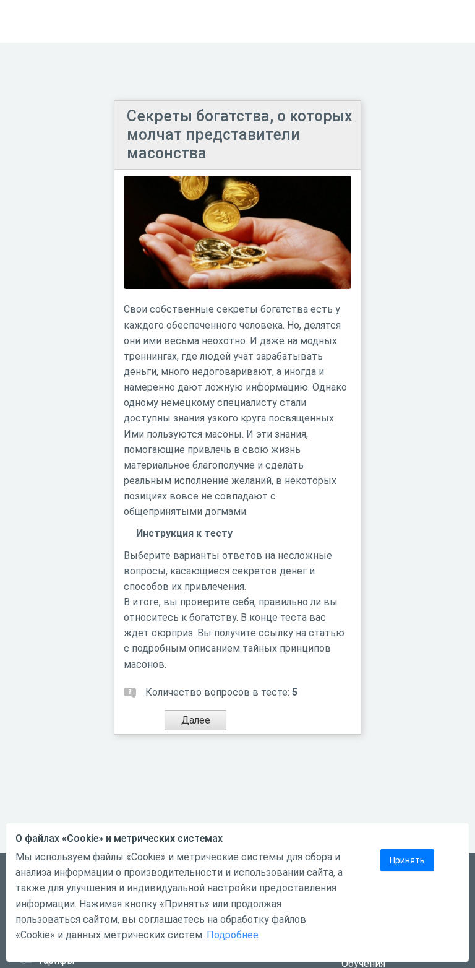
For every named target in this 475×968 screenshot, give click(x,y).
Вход (450, 21)
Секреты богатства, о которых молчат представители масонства (240, 134)
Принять (407, 860)
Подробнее (233, 935)
